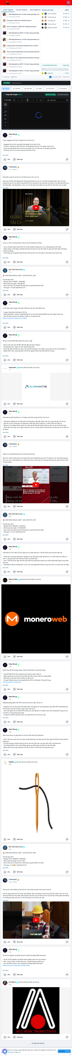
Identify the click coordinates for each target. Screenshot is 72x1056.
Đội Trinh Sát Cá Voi (15, 269)
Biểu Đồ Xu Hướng (50, 94)
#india (28, 965)
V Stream (12, 167)
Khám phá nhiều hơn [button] (14, 1052)
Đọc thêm (5, 155)
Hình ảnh (29, 88)
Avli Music (12, 982)
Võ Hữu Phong (52, 17)
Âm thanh (51, 88)
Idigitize (11, 762)
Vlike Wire (12, 134)
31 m (10, 169)
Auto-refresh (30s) (56, 77)
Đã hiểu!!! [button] (62, 1051)
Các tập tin (63, 88)
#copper (24, 318)
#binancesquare (8, 318)
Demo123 (50, 73)
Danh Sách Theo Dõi (63, 94)
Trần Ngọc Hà (51, 20)
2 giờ (10, 446)
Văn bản (17, 88)
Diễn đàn (15, 77)
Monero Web (13, 579)
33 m (10, 239)
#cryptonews (17, 318)
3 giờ (10, 849)
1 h (9, 304)
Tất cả (7, 88)
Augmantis (12, 367)
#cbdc (24, 965)
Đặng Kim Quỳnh (52, 27)
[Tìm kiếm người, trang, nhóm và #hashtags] (68, 3)
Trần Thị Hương (52, 13)
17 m (10, 136)
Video (40, 88)
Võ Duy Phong (52, 24)
